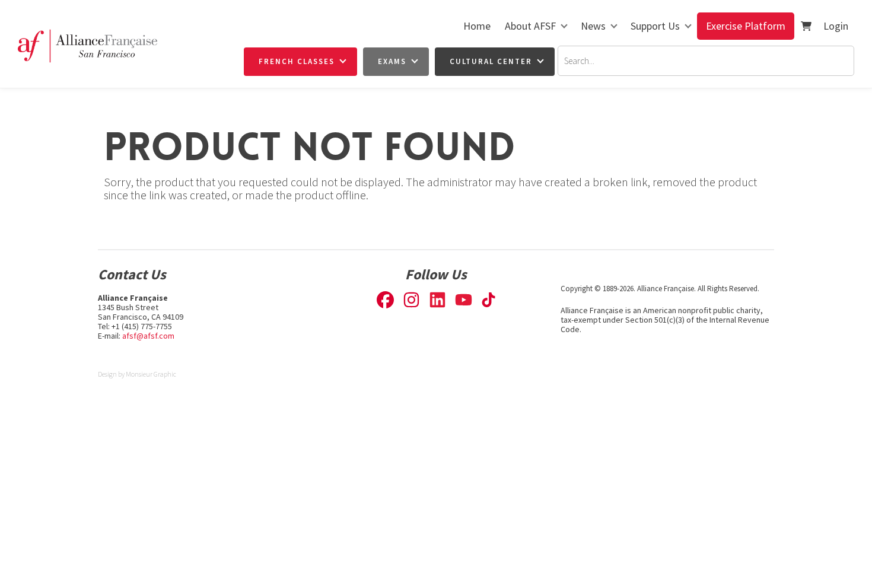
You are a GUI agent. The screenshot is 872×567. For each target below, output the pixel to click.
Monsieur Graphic (151, 373)
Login (835, 26)
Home (477, 26)
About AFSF (530, 26)
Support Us (655, 26)
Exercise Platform (745, 26)
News (593, 26)
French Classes (297, 61)
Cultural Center (491, 61)
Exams (392, 61)
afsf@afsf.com (148, 335)
